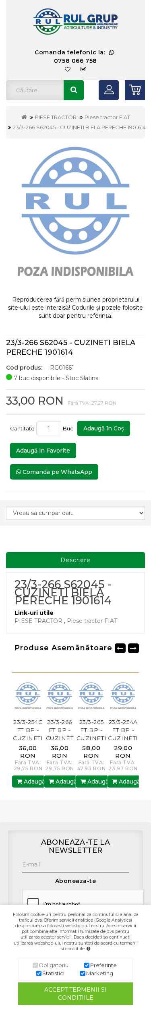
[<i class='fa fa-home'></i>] (24, 117)
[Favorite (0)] (68, 69)
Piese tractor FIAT (107, 117)
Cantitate (22, 428)
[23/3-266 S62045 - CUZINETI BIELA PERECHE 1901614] (75, 217)
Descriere (75, 560)
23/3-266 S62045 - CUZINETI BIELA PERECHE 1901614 (79, 127)
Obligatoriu (53, 965)
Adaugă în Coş (103, 428)
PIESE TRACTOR (56, 117)
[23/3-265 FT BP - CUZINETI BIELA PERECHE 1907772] (80, 697)
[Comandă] (83, 69)
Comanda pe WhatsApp (56, 472)
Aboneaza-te (75, 881)
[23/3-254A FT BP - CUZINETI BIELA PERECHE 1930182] (112, 697)
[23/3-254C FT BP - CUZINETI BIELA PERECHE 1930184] (17, 697)
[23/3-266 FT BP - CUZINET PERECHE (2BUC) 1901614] (48, 697)
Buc (69, 428)
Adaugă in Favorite (43, 450)
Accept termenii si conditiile (75, 993)
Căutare (74, 90)
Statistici (53, 973)
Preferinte (103, 965)
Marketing (99, 973)
